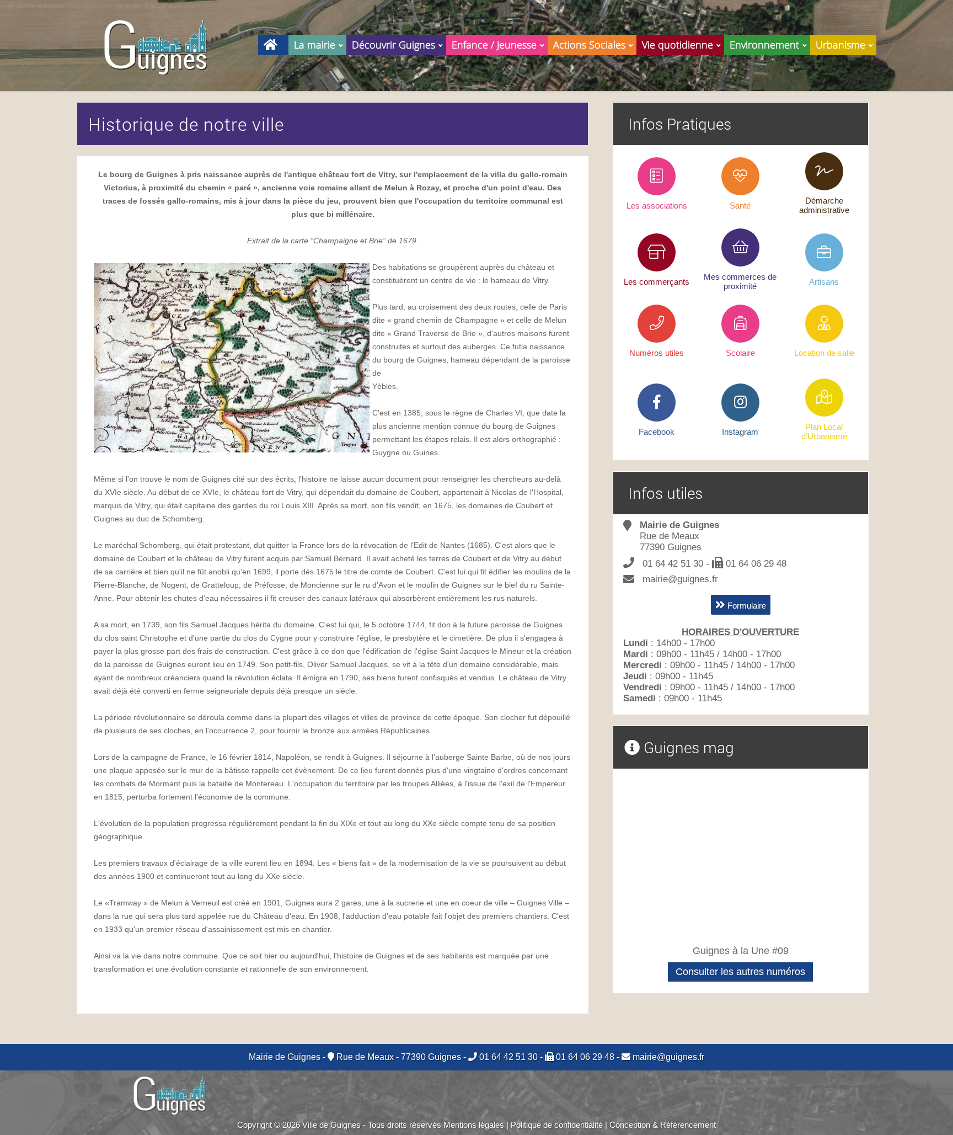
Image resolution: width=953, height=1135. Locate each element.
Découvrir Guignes (393, 44)
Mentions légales (473, 1124)
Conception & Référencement (662, 1124)
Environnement (764, 44)
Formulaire (745, 605)
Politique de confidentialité (557, 1124)
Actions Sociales (589, 44)
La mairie (314, 44)
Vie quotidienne (677, 44)
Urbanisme (840, 44)
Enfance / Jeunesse (494, 44)
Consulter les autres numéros (740, 971)
